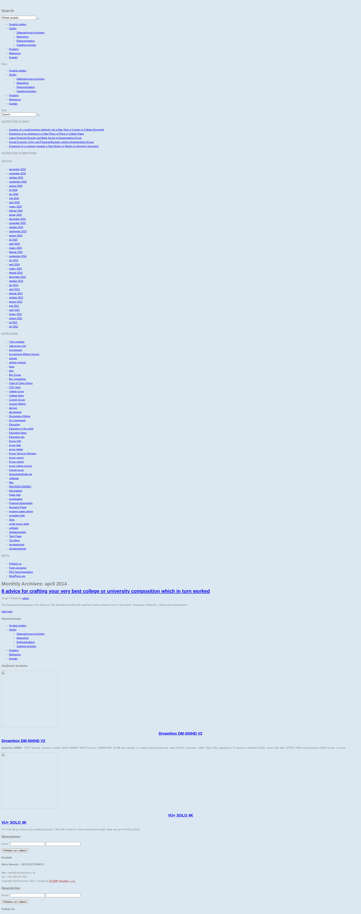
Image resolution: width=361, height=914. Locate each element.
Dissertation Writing (19, 416)
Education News (18, 432)
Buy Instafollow (17, 379)
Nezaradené (15, 490)
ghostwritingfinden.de (20, 474)
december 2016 (17, 169)
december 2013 (17, 277)
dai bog (13, 408)
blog (11, 370)
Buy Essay (15, 374)
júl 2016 (13, 190)
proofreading (15, 499)
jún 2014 (13, 260)
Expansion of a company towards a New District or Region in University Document (54, 146)
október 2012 (16, 297)
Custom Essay (17, 399)
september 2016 (18, 181)
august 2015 (15, 235)
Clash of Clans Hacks (21, 383)
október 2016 (16, 177)
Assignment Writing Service (24, 354)
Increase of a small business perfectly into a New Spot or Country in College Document (56, 129)
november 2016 (17, 173)
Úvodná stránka (17, 24)
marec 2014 (15, 268)
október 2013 (16, 281)
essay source (16, 457)
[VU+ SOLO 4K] (30, 808)
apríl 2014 (14, 264)
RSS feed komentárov (21, 572)
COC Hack (15, 387)
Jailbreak (14, 478)
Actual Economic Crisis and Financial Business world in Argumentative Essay (51, 142)
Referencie (15, 53)
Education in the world (21, 428)
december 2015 (17, 219)
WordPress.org (17, 576)
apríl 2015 (14, 243)
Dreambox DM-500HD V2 (180, 733)
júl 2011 (13, 322)
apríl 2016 (14, 202)
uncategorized (16, 544)
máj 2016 (14, 198)
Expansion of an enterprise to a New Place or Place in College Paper (46, 133)
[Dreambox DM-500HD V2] (30, 726)
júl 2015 (13, 239)
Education (14, 424)
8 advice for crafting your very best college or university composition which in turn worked (106, 591)
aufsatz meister (17, 362)
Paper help (15, 494)
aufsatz (13, 358)
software (13, 528)
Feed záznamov (18, 567)
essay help (15, 445)
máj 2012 (14, 305)
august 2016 (15, 185)
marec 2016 (15, 206)
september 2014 (18, 256)
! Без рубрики (16, 341)
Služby (13, 28)
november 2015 (17, 223)
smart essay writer (19, 523)
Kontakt (13, 57)
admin (25, 598)
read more (7, 611)
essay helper (16, 449)
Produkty (14, 49)
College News (16, 395)
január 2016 (15, 214)
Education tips (17, 437)
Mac (11, 482)
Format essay (16, 470)
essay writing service (20, 466)
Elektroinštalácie (26, 40)
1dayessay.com (17, 346)
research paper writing (21, 511)
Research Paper (18, 507)
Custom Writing (17, 403)
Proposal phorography (21, 503)
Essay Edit (15, 441)
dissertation (15, 412)
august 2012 (15, 301)
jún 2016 (13, 194)
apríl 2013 (14, 289)
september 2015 (18, 231)
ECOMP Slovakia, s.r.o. (62, 881)
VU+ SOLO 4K (180, 815)
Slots (12, 519)
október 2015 (16, 227)
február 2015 (16, 252)
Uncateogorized (17, 548)
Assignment (15, 350)
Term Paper (15, 536)
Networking (23, 36)
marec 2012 (15, 314)
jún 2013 (13, 285)
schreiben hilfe (17, 515)
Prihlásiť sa (15, 563)
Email (5, 844)
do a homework (17, 420)
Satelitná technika (26, 45)
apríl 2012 (14, 310)
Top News (14, 540)
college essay (16, 391)
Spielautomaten (17, 532)
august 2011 (15, 318)
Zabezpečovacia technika (30, 32)
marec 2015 (15, 248)
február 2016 (16, 210)
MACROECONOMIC (20, 486)
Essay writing (16, 461)
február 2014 (16, 272)
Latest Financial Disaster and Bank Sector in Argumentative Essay (45, 138)
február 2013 (16, 293)
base (11, 366)
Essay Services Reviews (22, 453)
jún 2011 (13, 326)
